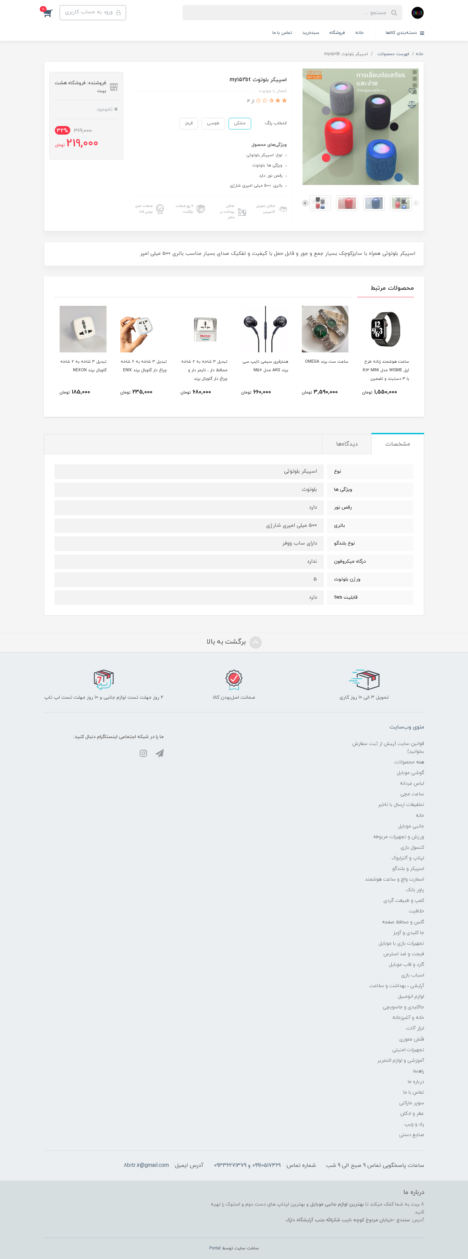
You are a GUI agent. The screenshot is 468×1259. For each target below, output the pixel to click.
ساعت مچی (412, 794)
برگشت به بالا (227, 642)
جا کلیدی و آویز (408, 933)
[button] (52, 12)
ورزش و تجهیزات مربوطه (398, 837)
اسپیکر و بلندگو (408, 868)
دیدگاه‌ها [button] (347, 444)
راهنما (418, 1071)
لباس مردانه (412, 783)
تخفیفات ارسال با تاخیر (401, 804)
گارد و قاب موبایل (406, 964)
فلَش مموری (411, 1039)
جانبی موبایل (411, 826)
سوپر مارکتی (411, 1103)
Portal (215, 1248)
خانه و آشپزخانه (408, 1017)
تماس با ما (282, 33)
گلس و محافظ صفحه (403, 922)
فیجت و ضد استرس (403, 954)
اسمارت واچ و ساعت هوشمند (394, 879)
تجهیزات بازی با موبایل (401, 943)
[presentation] (415, 203)
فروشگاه (337, 33)
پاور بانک (415, 890)
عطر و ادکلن (412, 1113)
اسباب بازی (412, 975)
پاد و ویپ (414, 1124)
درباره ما (416, 1082)
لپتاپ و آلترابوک (408, 858)
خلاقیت (416, 911)
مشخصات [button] (397, 444)
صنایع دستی (411, 1135)
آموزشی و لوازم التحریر (400, 1060)
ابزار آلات (415, 1028)
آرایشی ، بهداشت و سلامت (396, 986)
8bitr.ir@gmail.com (146, 1165)
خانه (359, 33)
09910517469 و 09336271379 (247, 1165)
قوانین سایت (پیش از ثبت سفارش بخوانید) (388, 747)
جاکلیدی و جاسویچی (403, 1007)
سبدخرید (311, 33)
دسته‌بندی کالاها (402, 33)
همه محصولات (409, 762)
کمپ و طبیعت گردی (403, 900)
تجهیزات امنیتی (408, 1050)
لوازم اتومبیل (411, 996)
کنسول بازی (412, 847)
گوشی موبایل (410, 773)
